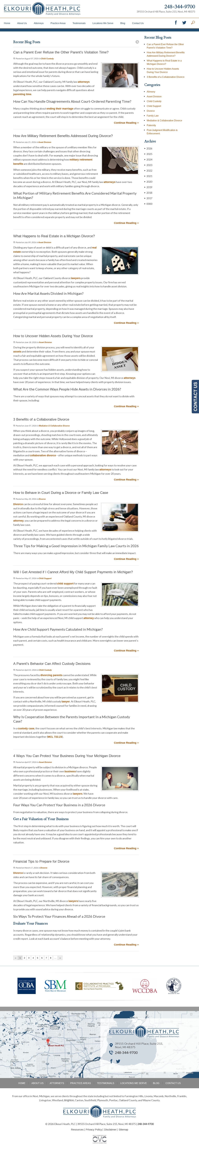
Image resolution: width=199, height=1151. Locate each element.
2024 (148, 159)
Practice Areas (58, 23)
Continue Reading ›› (126, 122)
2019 (148, 187)
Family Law (153, 115)
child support (65, 583)
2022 (148, 170)
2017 (148, 198)
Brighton (69, 1100)
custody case (26, 728)
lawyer (66, 701)
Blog (122, 23)
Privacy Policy (94, 1129)
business (70, 771)
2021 (148, 176)
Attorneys (39, 23)
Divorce (42, 499)
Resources (77, 1129)
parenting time (22, 94)
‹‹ (15, 958)
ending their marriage (59, 108)
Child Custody (47, 59)
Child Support (45, 578)
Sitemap (123, 1129)
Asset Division (44, 142)
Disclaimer (110, 1129)
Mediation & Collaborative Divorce (54, 426)
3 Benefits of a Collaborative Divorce (165, 77)
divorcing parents (51, 675)
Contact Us (138, 23)
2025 (148, 154)
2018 (148, 192)
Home (7, 23)
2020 (148, 181)
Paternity (151, 125)
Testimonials (79, 23)
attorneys (84, 81)
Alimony (151, 91)
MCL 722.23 (55, 736)
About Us (22, 23)
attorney (18, 520)
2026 (148, 148)
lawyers (76, 278)
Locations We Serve (103, 23)
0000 (148, 203)
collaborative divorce (43, 455)
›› (60, 958)
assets (17, 351)
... (55, 958)
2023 (148, 165)
